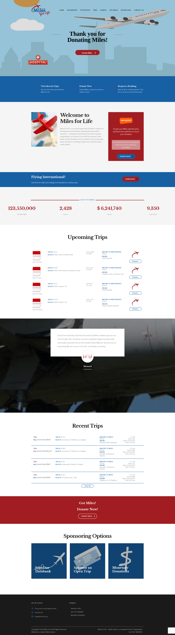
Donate (103, 10)
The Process (85, 10)
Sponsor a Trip (76, 608)
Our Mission (72, 10)
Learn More (126, 147)
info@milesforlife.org (41, 616)
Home (61, 10)
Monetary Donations (78, 615)
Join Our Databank (77, 612)
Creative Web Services (47, 632)
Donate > (135, 261)
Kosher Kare (126, 10)
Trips (95, 10)
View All (87, 486)
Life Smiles (113, 10)
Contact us (139, 10)
